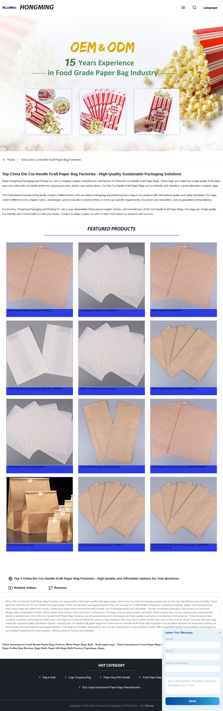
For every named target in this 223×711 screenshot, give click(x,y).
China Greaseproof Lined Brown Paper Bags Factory (33, 644)
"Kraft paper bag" (104, 644)
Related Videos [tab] (25, 587)
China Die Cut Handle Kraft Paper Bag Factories (51, 159)
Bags (101, 648)
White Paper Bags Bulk (79, 644)
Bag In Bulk (49, 677)
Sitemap (149, 705)
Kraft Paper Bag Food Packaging (161, 677)
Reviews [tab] (60, 587)
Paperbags (90, 648)
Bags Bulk (41, 648)
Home (11, 159)
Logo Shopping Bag (80, 677)
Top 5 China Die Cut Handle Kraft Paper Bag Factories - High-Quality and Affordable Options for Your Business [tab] (96, 578)
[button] (183, 7)
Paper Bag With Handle (117, 677)
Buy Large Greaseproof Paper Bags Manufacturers (111, 687)
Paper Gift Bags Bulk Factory (65, 648)
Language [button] (210, 7)
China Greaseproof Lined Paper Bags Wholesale (145, 644)
